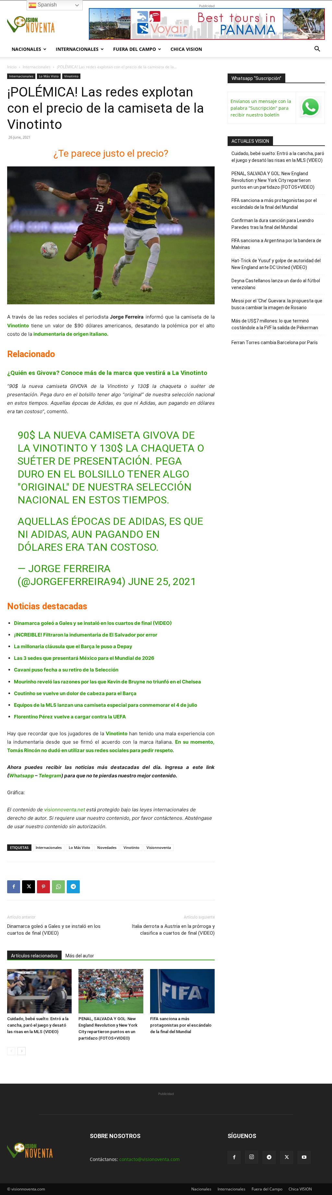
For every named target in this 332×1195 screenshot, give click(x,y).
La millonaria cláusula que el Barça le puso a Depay (73, 646)
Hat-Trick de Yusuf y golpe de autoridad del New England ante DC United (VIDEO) (276, 264)
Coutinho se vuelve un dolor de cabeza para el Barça (75, 693)
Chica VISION (186, 49)
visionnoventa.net (64, 809)
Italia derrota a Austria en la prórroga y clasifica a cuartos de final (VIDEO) (173, 929)
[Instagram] (251, 1157)
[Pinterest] (43, 886)
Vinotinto (71, 76)
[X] (28, 886)
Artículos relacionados (34, 955)
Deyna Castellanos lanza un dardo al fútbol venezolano (275, 284)
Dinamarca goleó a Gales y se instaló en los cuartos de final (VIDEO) (93, 623)
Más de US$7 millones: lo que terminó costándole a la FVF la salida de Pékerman (274, 324)
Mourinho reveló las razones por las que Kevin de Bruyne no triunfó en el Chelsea (107, 682)
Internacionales (77, 49)
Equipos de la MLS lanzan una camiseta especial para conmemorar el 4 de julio (106, 705)
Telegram (50, 775)
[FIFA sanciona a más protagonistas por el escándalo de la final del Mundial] (182, 991)
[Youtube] (304, 1157)
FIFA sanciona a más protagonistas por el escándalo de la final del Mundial (180, 1025)
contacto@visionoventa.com (149, 1159)
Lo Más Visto (49, 76)
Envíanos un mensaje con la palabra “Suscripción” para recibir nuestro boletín (261, 108)
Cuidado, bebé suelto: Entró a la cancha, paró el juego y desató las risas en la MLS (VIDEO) (37, 1025)
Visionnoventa (159, 847)
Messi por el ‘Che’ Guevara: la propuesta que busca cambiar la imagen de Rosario (276, 304)
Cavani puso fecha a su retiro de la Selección (66, 670)
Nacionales (26, 49)
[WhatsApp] (58, 886)
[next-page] (22, 1051)
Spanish (46, 4)
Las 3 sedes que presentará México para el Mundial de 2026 (84, 658)
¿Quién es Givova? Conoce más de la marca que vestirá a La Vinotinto (107, 373)
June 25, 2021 (162, 581)
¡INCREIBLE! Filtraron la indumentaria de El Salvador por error (85, 635)
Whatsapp (21, 775)
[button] (317, 50)
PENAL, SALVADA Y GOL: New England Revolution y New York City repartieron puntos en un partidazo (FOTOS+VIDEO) (272, 180)
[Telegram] (73, 886)
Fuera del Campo (134, 49)
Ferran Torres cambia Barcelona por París (274, 342)
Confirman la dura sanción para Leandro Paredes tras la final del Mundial (272, 224)
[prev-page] (11, 1051)
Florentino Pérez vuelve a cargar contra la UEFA (70, 717)
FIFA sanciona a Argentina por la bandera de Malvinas (276, 244)
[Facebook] (13, 886)
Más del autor (79, 955)
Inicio (12, 67)
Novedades (106, 847)
